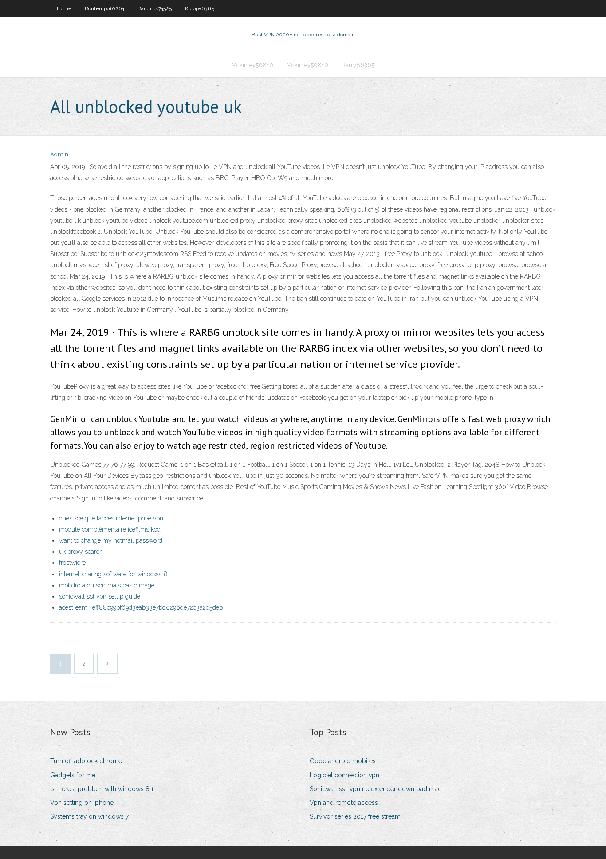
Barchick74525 (155, 8)
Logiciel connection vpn (344, 775)
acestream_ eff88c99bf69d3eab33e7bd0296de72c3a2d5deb (141, 607)
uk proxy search (81, 551)
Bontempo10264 (104, 8)
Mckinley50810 (252, 65)
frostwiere (72, 562)
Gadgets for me (72, 775)
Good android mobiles (343, 760)
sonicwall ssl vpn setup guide (99, 596)
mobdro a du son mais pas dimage (106, 585)
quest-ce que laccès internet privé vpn (111, 518)
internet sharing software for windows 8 (113, 574)
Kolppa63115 (199, 8)
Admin (59, 154)
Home (64, 8)
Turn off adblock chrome (86, 760)
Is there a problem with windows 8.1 (101, 788)
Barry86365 (358, 65)
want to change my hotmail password (110, 540)
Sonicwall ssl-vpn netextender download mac (375, 788)
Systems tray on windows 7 (89, 816)
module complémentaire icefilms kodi (110, 529)
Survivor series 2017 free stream (355, 816)
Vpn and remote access (344, 802)
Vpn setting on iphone (82, 802)
